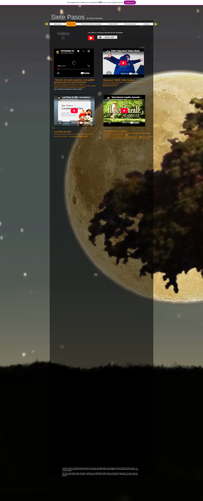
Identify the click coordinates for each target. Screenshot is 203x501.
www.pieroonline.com (110, 85)
